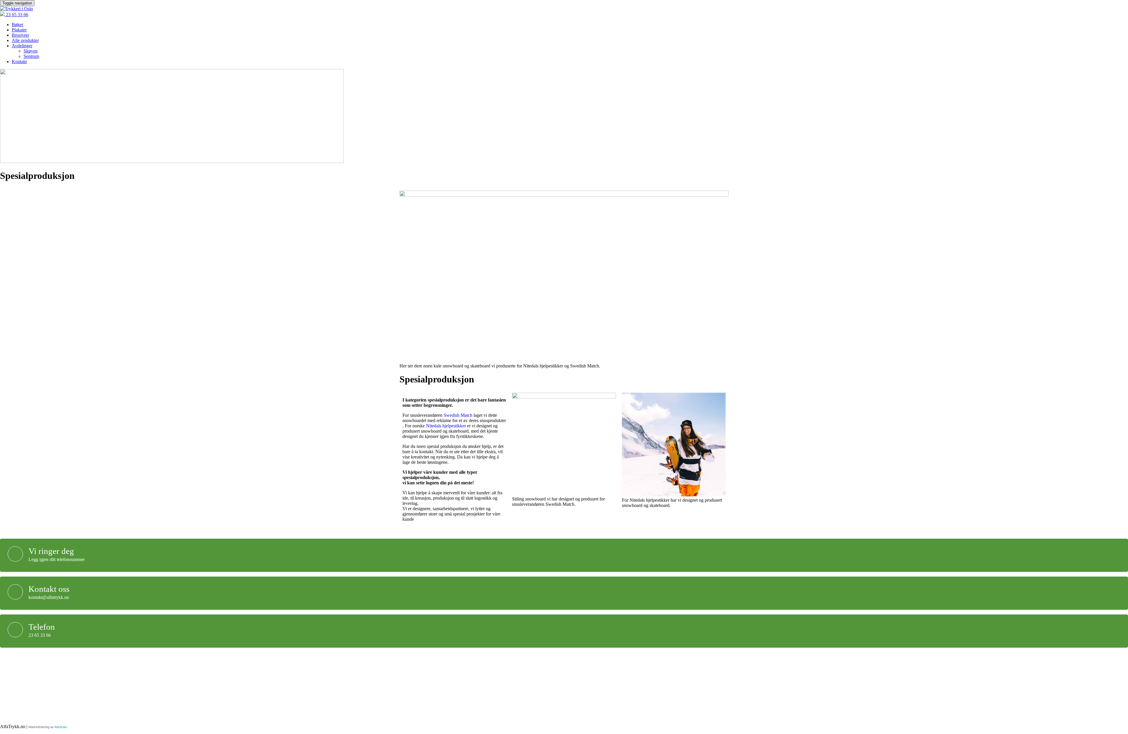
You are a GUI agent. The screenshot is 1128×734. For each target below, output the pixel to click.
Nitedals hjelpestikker (446, 425)
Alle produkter (25, 40)
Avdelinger (22, 45)
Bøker (17, 24)
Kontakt (19, 61)
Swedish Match (458, 415)
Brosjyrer (20, 35)
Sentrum (31, 56)
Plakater (19, 29)
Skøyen (31, 50)
